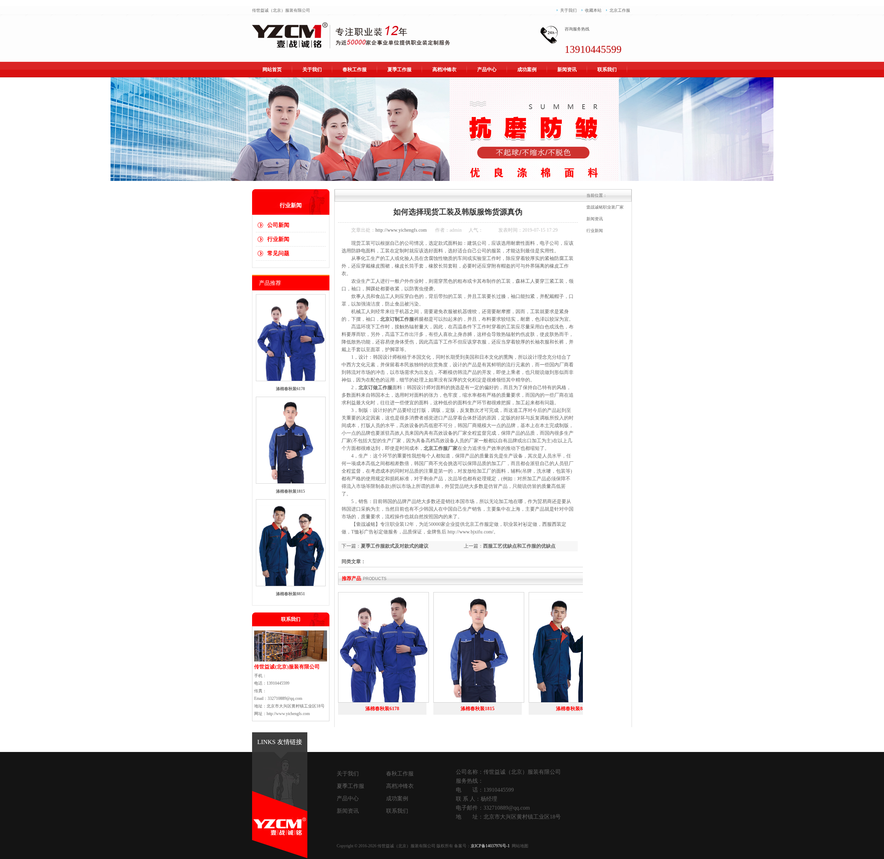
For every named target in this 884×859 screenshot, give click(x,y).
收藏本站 (593, 10)
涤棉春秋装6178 (290, 388)
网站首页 (272, 69)
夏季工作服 (399, 69)
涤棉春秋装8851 (290, 593)
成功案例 (527, 69)
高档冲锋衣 (444, 69)
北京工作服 (619, 10)
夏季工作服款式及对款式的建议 (395, 546)
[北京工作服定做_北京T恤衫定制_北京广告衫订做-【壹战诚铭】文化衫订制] (351, 35)
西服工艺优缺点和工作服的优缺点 (519, 546)
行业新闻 (278, 239)
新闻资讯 (567, 69)
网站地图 (520, 845)
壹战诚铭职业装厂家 (605, 207)
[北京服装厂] (442, 129)
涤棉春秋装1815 (290, 491)
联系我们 (607, 69)
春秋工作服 (355, 69)
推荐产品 (351, 578)
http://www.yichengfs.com (401, 230)
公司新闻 (278, 225)
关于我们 (568, 10)
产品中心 (487, 69)
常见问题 (278, 253)
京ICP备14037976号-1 (491, 845)
